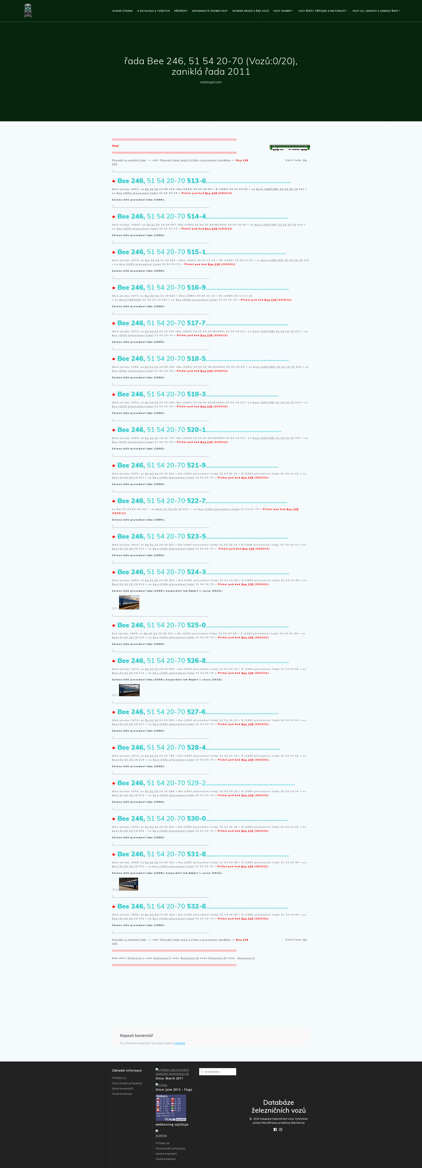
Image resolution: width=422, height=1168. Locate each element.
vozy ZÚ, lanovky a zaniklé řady (375, 10)
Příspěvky (180, 10)
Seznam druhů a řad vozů (250, 10)
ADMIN (161, 1136)
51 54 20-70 (288, 189)
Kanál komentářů (123, 1088)
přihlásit (180, 1043)
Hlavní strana (122, 10)
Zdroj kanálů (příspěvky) (127, 1083)
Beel (260, 189)
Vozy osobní (282, 10)
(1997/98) (271, 189)
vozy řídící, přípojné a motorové (321, 10)
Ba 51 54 (151, 189)
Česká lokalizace (122, 1094)
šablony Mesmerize (293, 1123)
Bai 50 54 (152, 260)
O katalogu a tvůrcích (153, 10)
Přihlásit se (119, 1078)
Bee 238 (211, 193)
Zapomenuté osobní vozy (210, 10)
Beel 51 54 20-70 (125, 477)
